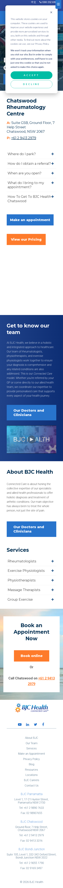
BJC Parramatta (32, 794)
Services (31, 748)
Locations (32, 775)
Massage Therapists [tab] (24, 590)
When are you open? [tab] (24, 173)
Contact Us (31, 785)
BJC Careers (31, 780)
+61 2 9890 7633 (34, 807)
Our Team (31, 743)
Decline (31, 84)
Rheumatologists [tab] (22, 561)
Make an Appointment (31, 753)
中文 (33, 2)
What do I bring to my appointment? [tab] (26, 185)
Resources (31, 769)
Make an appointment (30, 220)
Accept (31, 75)
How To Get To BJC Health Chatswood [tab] (29, 199)
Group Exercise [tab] (20, 599)
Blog (31, 764)
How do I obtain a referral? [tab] (29, 164)
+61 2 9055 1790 (34, 863)
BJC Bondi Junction (31, 849)
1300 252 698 (48, 2)
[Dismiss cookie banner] (51, 13)
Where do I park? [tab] (22, 154)
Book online (32, 656)
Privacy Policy (31, 759)
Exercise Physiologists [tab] (26, 571)
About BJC (31, 737)
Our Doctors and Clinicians (28, 412)
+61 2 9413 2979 (34, 835)
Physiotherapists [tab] (22, 580)
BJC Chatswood (31, 821)
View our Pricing (26, 239)
